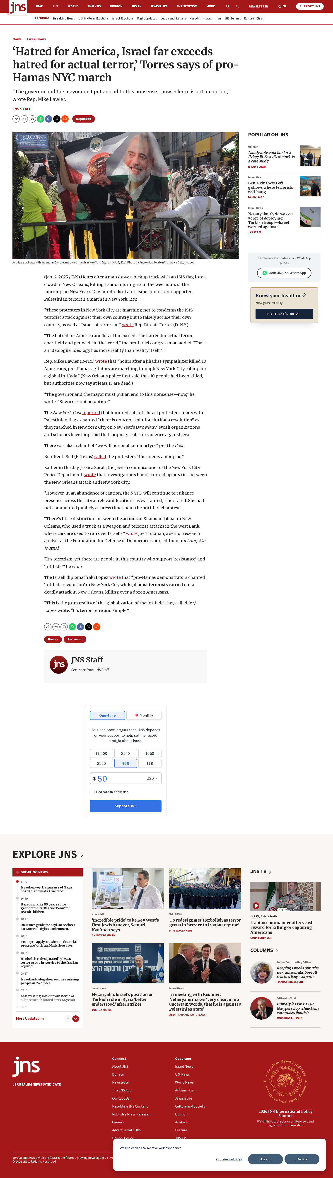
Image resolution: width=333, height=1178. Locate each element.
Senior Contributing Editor (294, 962)
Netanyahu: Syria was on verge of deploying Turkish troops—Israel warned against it (270, 220)
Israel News (36, 39)
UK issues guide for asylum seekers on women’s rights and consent (48, 927)
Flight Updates (147, 19)
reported (91, 412)
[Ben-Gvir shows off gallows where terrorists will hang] (310, 186)
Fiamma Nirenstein (290, 982)
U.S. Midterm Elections (94, 19)
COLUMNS (262, 950)
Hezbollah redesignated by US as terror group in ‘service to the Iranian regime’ (49, 962)
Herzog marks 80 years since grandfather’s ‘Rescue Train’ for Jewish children (45, 908)
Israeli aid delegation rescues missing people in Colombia (50, 981)
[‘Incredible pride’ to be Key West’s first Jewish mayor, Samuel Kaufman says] (128, 888)
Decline (302, 1159)
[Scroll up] (68, 1018)
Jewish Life (158, 6)
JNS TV (136, 6)
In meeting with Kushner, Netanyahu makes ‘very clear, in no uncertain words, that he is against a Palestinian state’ (205, 1002)
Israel (39, 6)
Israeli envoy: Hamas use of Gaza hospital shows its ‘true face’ (46, 889)
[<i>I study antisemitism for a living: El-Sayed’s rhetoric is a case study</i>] (310, 155)
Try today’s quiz (284, 314)
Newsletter (258, 6)
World (73, 6)
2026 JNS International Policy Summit (285, 1113)
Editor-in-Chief (253, 19)
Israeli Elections (123, 19)
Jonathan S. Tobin (289, 1018)
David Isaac (256, 197)
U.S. (56, 6)
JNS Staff (21, 109)
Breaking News (34, 872)
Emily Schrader (260, 938)
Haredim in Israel (201, 19)
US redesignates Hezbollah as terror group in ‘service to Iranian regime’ (205, 922)
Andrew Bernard (103, 935)
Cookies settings (229, 1159)
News (17, 39)
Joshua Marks (101, 1010)
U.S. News (98, 914)
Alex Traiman (178, 1015)
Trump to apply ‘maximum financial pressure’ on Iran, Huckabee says (49, 944)
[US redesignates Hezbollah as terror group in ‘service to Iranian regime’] (205, 888)
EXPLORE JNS (45, 854)
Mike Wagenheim (180, 931)
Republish (83, 119)
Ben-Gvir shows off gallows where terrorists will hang (270, 187)
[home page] (18, 8)
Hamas (53, 639)
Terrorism (75, 639)
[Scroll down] (75, 1018)
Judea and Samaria (173, 19)
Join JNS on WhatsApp (287, 273)
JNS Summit (232, 19)
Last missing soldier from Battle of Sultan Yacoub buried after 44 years (48, 998)
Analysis (94, 6)
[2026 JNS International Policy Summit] (285, 1081)
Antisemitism (186, 6)
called (100, 456)
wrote (128, 324)
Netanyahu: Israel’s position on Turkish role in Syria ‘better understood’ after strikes (123, 999)
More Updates (27, 1018)
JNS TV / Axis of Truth (263, 916)
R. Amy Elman (257, 167)
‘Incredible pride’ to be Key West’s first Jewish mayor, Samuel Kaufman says (125, 924)
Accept (265, 1159)
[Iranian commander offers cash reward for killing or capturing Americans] (285, 896)
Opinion (116, 6)
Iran (218, 19)
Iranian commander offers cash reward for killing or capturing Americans (282, 927)
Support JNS (310, 6)
